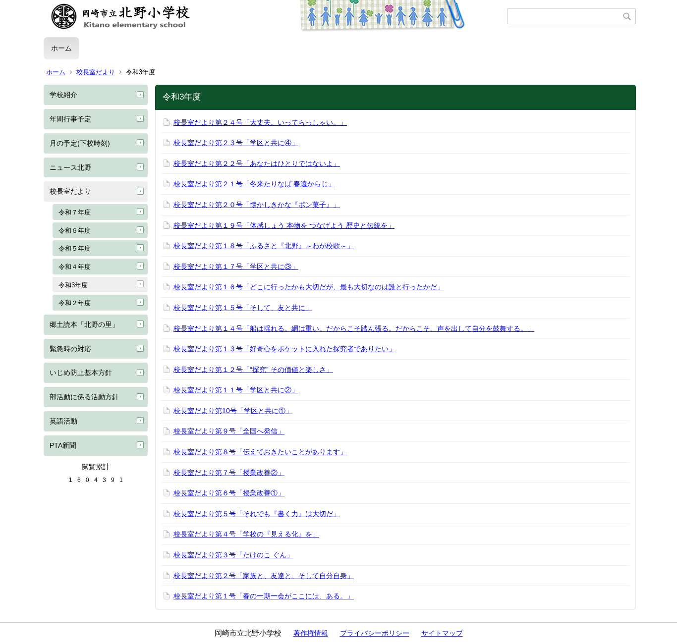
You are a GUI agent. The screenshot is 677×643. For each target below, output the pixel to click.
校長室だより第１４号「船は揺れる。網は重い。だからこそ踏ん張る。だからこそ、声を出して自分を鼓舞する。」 (353, 328)
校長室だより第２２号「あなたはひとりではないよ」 (256, 163)
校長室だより (95, 72)
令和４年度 (74, 266)
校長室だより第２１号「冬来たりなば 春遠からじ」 (254, 184)
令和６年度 (74, 230)
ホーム (61, 48)
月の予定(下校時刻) (80, 143)
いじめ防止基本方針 (81, 372)
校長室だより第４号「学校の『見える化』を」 (246, 534)
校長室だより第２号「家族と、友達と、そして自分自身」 (263, 576)
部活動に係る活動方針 (84, 397)
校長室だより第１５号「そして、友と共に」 (242, 308)
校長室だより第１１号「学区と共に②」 (235, 390)
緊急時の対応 (70, 349)
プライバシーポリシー (374, 633)
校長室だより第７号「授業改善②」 (228, 473)
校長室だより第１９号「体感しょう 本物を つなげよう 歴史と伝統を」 (284, 225)
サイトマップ (442, 633)
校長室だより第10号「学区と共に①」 (232, 411)
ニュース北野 (70, 167)
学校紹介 (63, 95)
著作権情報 (310, 633)
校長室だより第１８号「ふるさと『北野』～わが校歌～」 (263, 246)
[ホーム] (275, 16)
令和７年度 (74, 212)
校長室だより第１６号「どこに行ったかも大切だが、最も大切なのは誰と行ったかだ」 (308, 287)
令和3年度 (73, 285)
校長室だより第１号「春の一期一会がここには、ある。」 (263, 596)
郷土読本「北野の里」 (84, 324)
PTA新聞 (63, 445)
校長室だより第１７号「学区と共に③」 (235, 266)
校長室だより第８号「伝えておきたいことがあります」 (260, 452)
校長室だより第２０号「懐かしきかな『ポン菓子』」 (256, 205)
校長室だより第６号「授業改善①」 (228, 493)
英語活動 (63, 421)
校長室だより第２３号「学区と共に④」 (235, 143)
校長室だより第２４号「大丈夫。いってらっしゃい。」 (260, 122)
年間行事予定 (70, 119)
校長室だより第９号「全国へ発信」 (228, 431)
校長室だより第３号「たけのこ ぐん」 (233, 555)
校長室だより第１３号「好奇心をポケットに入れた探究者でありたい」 (284, 349)
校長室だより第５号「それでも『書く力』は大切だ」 (256, 514)
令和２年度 (74, 303)
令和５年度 (74, 248)
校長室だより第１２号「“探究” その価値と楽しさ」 (253, 370)
